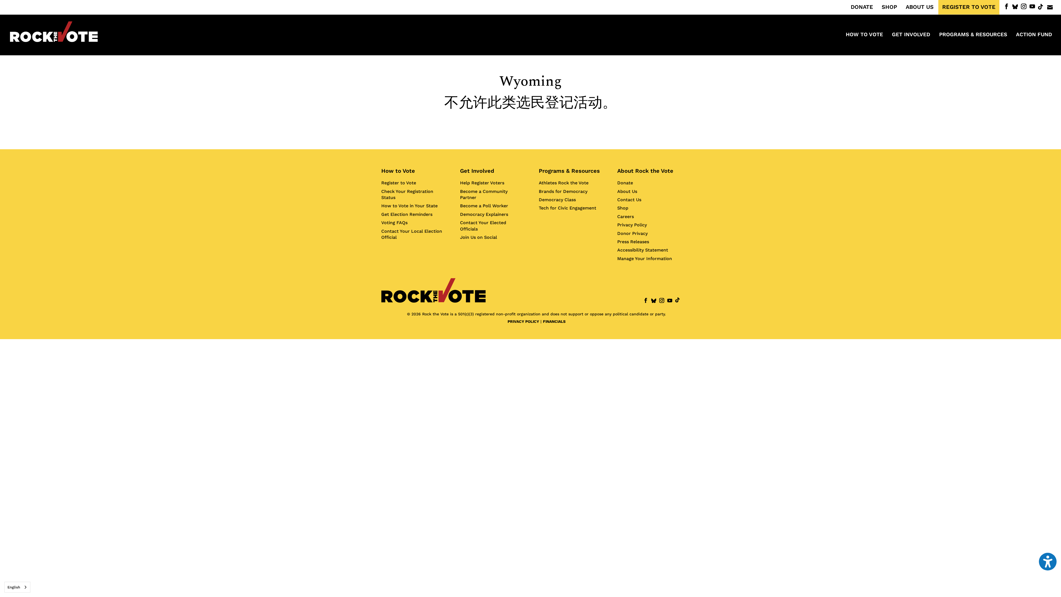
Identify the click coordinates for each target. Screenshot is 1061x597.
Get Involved (477, 170)
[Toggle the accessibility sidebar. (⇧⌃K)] (1048, 561)
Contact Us (629, 199)
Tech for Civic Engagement (567, 208)
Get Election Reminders (406, 214)
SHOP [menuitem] (889, 7)
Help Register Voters (482, 182)
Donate (625, 182)
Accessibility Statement (642, 250)
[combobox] (17, 587)
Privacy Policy (632, 224)
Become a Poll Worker (484, 205)
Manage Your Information (644, 258)
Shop (622, 208)
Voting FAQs (394, 222)
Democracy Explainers (484, 214)
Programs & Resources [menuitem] (973, 35)
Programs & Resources (569, 170)
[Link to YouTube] (1032, 6)
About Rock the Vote (645, 170)
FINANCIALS (554, 321)
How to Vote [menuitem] (864, 35)
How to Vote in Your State (409, 205)
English (13, 587)
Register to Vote (398, 182)
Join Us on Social (478, 237)
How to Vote (398, 170)
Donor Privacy (632, 233)
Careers (625, 216)
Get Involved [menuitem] (911, 35)
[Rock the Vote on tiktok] (1040, 7)
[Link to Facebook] (1006, 6)
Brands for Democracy (563, 191)
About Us (627, 191)
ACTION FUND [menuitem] (1034, 35)
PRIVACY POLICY (523, 321)
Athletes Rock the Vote (564, 182)
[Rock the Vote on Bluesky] (1015, 7)
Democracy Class (557, 199)
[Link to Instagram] (1023, 6)
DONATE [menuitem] (862, 7)
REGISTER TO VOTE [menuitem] (969, 7)
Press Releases (633, 241)
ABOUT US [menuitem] (920, 7)
